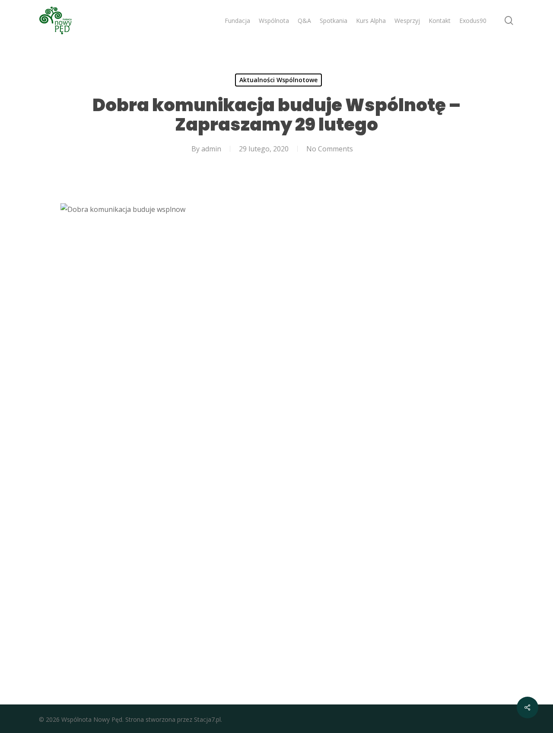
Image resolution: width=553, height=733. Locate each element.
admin (211, 149)
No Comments (329, 149)
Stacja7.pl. (208, 719)
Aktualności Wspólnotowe (278, 80)
